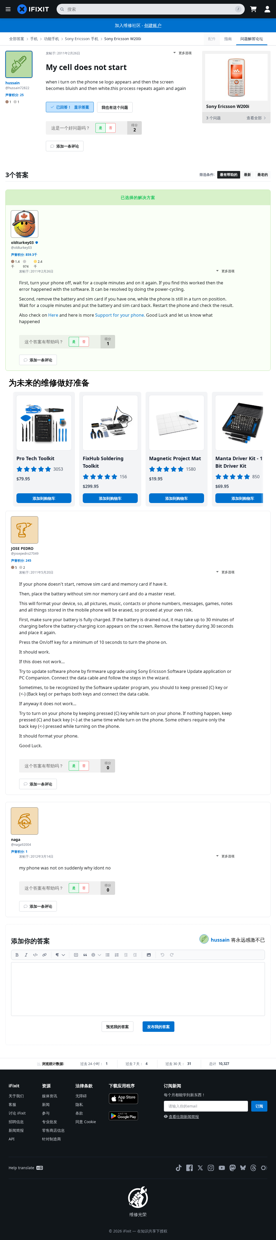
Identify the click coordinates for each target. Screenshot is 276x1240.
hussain (221, 940)
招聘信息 (16, 1121)
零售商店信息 (53, 1130)
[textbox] (138, 989)
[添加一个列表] (107, 955)
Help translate (21, 1167)
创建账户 (152, 25)
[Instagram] (211, 1168)
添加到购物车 (44, 498)
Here (53, 315)
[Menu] (8, 9)
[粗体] (17, 955)
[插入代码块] (76, 955)
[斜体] (26, 955)
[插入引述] (85, 955)
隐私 (79, 1104)
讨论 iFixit (17, 1113)
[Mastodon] (232, 1168)
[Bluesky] (243, 1168)
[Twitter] (200, 1168)
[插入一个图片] (148, 955)
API (12, 1138)
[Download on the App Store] (123, 1098)
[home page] (33, 9)
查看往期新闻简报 (184, 1116)
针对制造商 (51, 1138)
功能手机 (51, 38)
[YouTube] (222, 1168)
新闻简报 (16, 1130)
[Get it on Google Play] (123, 1115)
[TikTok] (178, 1168)
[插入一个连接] (44, 955)
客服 (12, 1104)
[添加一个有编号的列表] (116, 955)
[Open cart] (253, 9)
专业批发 (49, 1121)
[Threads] (253, 1168)
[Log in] (267, 9)
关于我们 (16, 1095)
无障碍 (81, 1095)
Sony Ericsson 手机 (81, 38)
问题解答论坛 (251, 38)
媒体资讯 (49, 1095)
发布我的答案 (158, 1026)
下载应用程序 (122, 1086)
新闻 (46, 1104)
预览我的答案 (117, 1026)
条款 (79, 1113)
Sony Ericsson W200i (122, 38)
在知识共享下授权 (152, 1231)
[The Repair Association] (264, 1168)
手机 (34, 38)
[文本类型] (60, 955)
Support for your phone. (120, 315)
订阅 (259, 1106)
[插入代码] (35, 955)
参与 (46, 1113)
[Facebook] (189, 1168)
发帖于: (63, 53)
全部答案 (16, 38)
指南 (228, 38)
